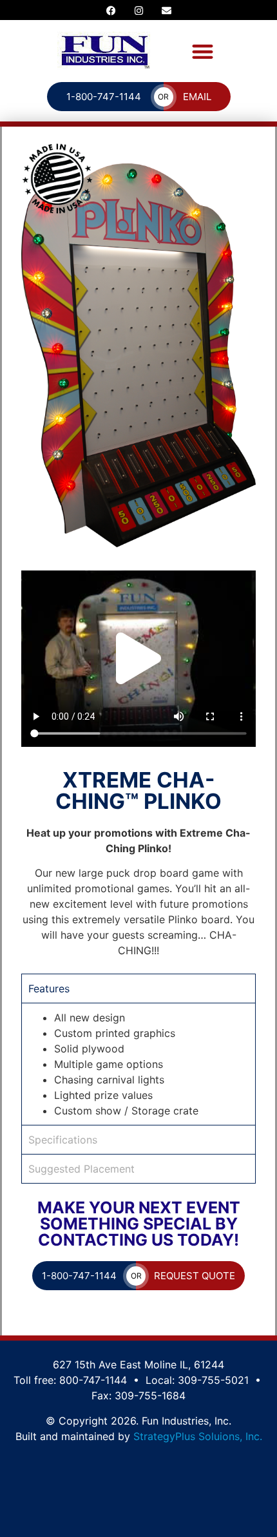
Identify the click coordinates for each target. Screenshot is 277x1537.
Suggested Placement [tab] (81, 1168)
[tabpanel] (138, 1064)
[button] (203, 51)
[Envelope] (166, 10)
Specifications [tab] (62, 1139)
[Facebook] (110, 10)
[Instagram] (138, 10)
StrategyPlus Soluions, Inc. (197, 1436)
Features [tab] (49, 988)
